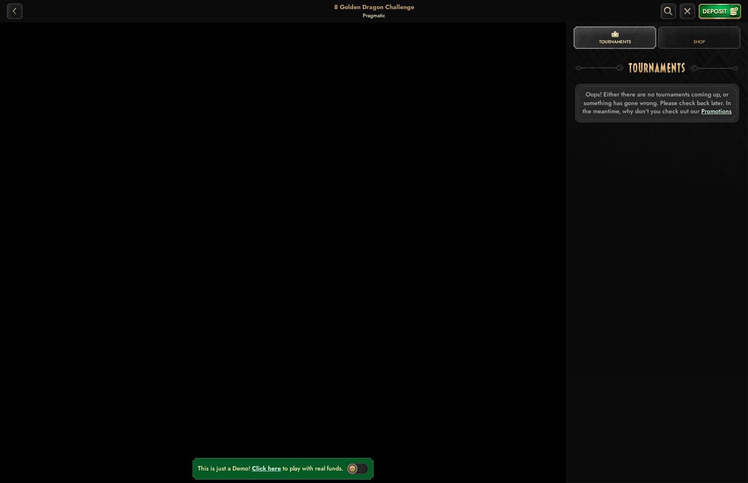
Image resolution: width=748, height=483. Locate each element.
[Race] (687, 11)
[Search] (668, 11)
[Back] (15, 11)
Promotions (716, 111)
